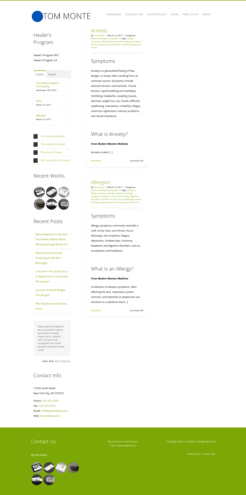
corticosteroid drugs (120, 196)
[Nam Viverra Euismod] (39, 204)
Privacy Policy (193, 453)
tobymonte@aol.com (126, 445)
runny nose (122, 202)
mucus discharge (126, 199)
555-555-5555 (50, 400)
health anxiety (123, 41)
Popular (39, 74)
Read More (96, 160)
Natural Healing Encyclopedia (104, 38)
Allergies (100, 182)
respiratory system (107, 202)
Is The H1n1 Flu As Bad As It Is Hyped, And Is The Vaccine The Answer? (51, 276)
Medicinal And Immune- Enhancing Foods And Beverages (49, 258)
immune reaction (109, 199)
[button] (52, 136)
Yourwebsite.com (50, 415)
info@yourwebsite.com (54, 410)
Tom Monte (99, 35)
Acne (39, 101)
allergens (131, 190)
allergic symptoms (116, 193)
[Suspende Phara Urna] (63, 204)
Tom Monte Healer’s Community (47, 84)
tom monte (134, 202)
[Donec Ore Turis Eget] (39, 192)
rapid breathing (129, 44)
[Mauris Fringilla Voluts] (51, 192)
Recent (52, 74)
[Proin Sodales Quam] (63, 192)
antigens (106, 196)
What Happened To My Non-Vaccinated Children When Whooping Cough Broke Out (51, 239)
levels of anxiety (98, 44)
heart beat (135, 41)
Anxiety (99, 30)
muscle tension (114, 44)
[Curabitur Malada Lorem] (51, 204)
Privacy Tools (209, 453)
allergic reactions (99, 193)
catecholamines (108, 41)
